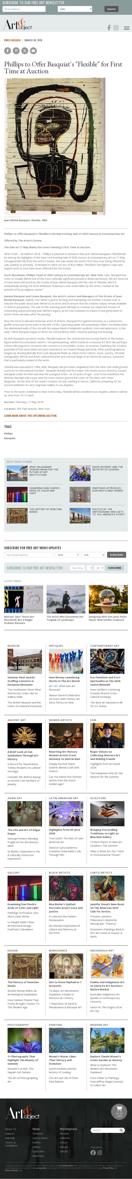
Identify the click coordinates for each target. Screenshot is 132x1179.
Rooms (64, 1147)
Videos (36, 1147)
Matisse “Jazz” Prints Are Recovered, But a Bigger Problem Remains (19, 620)
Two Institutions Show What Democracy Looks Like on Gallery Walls (24, 693)
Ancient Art (17, 720)
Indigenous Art (102, 950)
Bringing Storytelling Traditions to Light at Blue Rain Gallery (104, 833)
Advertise (38, 1156)
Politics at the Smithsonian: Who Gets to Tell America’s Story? (108, 512)
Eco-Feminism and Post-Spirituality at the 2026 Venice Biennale (105, 681)
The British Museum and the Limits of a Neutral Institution (25, 704)
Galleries (65, 1138)
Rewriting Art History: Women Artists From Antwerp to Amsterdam (64, 755)
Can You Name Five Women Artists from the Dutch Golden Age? (65, 780)
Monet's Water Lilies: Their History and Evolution (62, 1060)
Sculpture (98, 798)
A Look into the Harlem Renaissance (62, 918)
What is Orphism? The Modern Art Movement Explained (103, 1068)
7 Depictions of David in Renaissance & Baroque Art (65, 1005)
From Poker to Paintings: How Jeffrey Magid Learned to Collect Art (106, 1081)
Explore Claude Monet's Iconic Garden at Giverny (106, 1058)
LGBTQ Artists (101, 872)
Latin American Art (64, 798)
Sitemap (10, 1138)
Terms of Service (11, 1170)
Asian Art (15, 798)
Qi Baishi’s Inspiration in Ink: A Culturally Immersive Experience (24, 855)
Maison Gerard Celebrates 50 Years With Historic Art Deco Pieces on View (64, 698)
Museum (14, 645)
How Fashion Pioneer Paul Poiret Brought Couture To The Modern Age (23, 1003)
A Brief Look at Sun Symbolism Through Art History (23, 755)
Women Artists (60, 720)
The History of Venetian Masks (45, 510)
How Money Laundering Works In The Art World (64, 679)
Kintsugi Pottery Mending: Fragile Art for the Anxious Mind (23, 842)
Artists (64, 1142)
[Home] (17, 24)
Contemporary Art (104, 645)
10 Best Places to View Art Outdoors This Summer (106, 843)
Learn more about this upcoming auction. (30, 416)
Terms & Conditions (11, 1144)
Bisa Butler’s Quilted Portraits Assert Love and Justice (66, 907)
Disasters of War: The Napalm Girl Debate (21, 1070)
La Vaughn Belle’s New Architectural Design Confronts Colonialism (21, 925)
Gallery (14, 872)
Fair (93, 720)
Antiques (56, 645)
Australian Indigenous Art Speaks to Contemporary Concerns (105, 998)
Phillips (8, 433)
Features (37, 1133)
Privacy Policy (108, 1168)
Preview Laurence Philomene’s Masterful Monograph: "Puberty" (103, 920)
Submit (111, 9)
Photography (18, 1024)
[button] (7, 50)
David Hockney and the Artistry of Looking (107, 468)
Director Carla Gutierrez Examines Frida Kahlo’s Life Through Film (65, 851)
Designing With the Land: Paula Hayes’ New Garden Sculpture (107, 618)
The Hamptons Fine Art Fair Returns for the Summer (106, 774)
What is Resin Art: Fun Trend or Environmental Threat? (107, 853)
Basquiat (9, 438)
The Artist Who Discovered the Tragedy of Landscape (65, 618)
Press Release (12, 40)
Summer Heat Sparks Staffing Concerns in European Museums (21, 681)
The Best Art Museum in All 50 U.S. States (106, 704)
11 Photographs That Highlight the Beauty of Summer (23, 1060)
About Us (10, 1129)
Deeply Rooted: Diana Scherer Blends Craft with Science (64, 767)
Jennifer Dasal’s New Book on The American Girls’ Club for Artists (107, 907)
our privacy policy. (40, 1168)
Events (36, 1142)
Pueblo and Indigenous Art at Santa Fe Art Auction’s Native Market (107, 985)
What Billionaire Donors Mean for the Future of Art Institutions (43, 470)
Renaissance (58, 950)
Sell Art (64, 1151)
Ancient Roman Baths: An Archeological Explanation (22, 992)
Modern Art (99, 1024)
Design (13, 950)
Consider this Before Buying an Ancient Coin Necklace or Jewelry (24, 780)
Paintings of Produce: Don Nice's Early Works (107, 489)
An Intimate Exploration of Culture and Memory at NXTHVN (64, 929)
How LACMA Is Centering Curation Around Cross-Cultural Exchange (105, 693)
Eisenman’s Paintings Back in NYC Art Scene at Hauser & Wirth (107, 933)
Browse (64, 1133)
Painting (55, 1024)
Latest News (12, 581)
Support (10, 1133)
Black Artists (59, 872)
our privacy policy (66, 1165)
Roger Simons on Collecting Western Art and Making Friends (105, 755)
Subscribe (116, 554)
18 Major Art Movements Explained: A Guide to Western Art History (64, 994)
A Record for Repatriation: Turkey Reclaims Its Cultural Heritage (24, 767)
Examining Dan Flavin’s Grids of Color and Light (44, 490)
